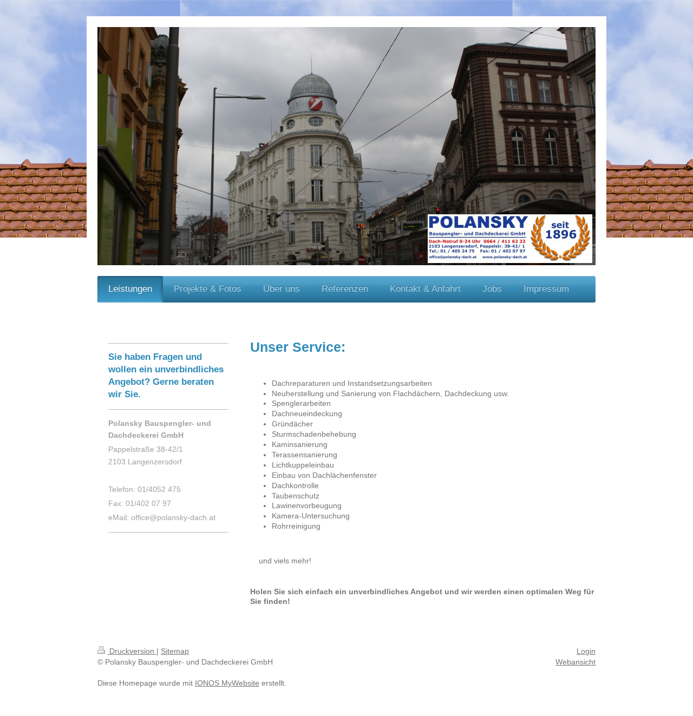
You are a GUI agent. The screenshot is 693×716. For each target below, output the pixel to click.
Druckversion (131, 651)
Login (586, 651)
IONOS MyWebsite (227, 683)
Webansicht (575, 662)
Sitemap (175, 651)
